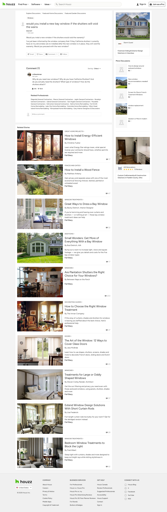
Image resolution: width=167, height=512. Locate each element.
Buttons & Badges (76, 505)
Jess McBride (72, 348)
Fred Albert (71, 450)
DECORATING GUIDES (73, 302)
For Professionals (76, 485)
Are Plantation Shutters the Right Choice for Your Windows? (85, 274)
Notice (51, 491)
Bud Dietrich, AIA (74, 245)
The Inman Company (75, 314)
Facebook (131, 492)
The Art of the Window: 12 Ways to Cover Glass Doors (86, 342)
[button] (94, 68)
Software (35, 4)
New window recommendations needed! (138, 80)
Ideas (47, 4)
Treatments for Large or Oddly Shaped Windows (83, 376)
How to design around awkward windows (136, 67)
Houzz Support (102, 498)
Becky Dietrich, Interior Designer (80, 208)
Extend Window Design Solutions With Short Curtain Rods (85, 406)
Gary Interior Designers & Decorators (87, 108)
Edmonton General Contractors (58, 104)
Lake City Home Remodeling (55, 106)
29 (109, 432)
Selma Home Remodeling (79, 104)
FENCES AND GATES (72, 165)
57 (109, 398)
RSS (129, 499)
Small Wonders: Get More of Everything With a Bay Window (83, 239)
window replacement (135, 106)
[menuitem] (23, 4)
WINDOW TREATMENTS (73, 200)
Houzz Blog (132, 485)
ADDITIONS (69, 234)
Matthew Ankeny (74, 174)
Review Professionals (104, 488)
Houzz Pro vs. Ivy (76, 491)
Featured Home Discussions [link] (52, 13)
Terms (45, 495)
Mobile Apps (47, 502)
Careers (45, 488)
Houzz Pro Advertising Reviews (81, 495)
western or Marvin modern (137, 119)
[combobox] (88, 4)
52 (109, 227)
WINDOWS (69, 268)
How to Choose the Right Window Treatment (85, 308)
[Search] (56, 4)
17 (109, 159)
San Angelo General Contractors (78, 102)
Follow (64, 54)
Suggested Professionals (106, 491)
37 (109, 330)
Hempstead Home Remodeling (61, 108)
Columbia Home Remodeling (77, 106)
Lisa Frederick (72, 412)
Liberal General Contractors (56, 102)
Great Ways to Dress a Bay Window (86, 204)
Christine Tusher (73, 143)
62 (109, 466)
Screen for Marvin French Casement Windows (137, 93)
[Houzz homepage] (9, 3)
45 (109, 364)
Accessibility (101, 495)
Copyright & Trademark (51, 505)
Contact (100, 502)
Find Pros (22, 4)
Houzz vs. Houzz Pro (77, 488)
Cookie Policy (47, 498)
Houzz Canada (102, 485)
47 (109, 193)
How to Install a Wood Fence (82, 169)
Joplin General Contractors (83, 99)
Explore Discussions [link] (33, 13)
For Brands (74, 502)
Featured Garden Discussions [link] (75, 13)
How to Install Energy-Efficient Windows (83, 137)
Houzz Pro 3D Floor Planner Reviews (83, 498)
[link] (136, 169)
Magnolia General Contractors (41, 99)
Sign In (99, 505)
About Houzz (47, 485)
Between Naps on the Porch (78, 279)
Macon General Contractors (63, 99)
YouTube (131, 495)
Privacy (45, 491)
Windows (30, 18)
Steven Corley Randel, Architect (80, 382)
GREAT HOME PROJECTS (74, 131)
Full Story (69, 155)
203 (108, 296)
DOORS (67, 336)
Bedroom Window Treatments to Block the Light (85, 444)
